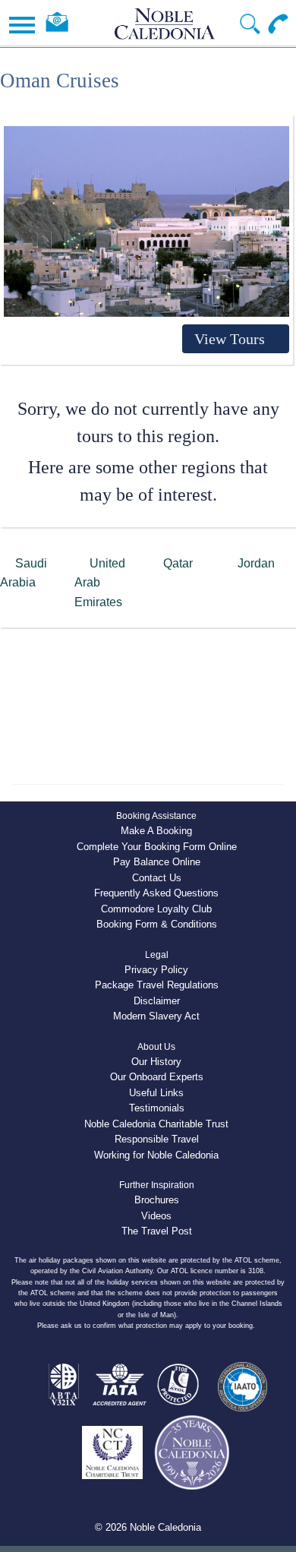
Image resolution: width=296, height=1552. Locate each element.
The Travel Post (156, 1231)
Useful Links (156, 1092)
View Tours (229, 338)
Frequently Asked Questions (156, 893)
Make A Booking (156, 830)
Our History (156, 1061)
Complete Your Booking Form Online (157, 846)
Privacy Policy (156, 969)
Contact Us (156, 877)
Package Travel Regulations (157, 985)
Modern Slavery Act (156, 1016)
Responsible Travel (157, 1139)
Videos (156, 1216)
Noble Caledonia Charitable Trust (156, 1124)
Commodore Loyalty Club (156, 909)
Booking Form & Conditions (156, 924)
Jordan (256, 563)
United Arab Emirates (99, 582)
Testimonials (156, 1108)
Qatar (178, 563)
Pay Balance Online (156, 862)
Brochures (156, 1200)
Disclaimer (157, 1001)
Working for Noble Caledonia (156, 1155)
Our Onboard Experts (156, 1077)
